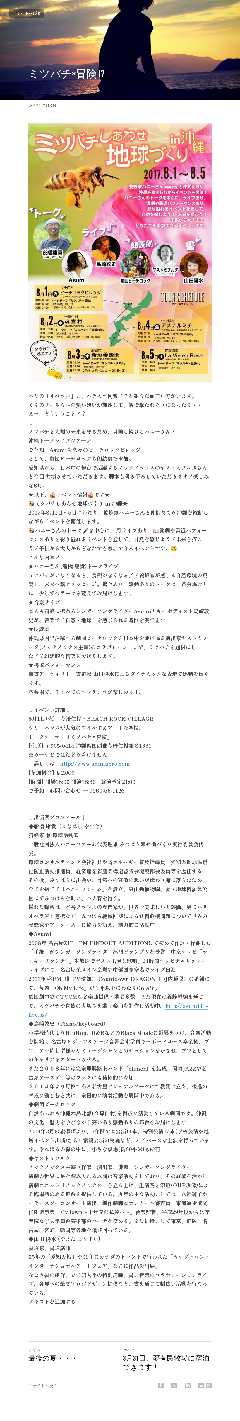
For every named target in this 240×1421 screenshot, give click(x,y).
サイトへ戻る (28, 13)
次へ (127, 1350)
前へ (36, 1350)
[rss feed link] (209, 1385)
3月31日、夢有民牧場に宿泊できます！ (166, 1362)
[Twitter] (174, 1385)
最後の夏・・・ (53, 1358)
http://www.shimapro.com (95, 763)
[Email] (201, 1385)
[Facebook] (161, 1385)
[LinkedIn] (188, 1385)
